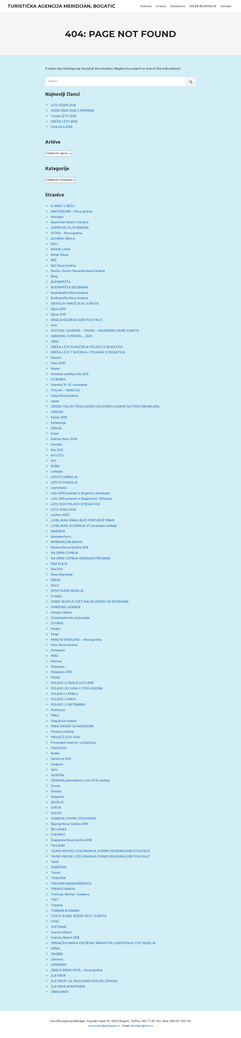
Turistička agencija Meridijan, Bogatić (61, 6)
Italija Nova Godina (64, 396)
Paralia (55, 629)
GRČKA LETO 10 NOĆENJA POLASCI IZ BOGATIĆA (87, 347)
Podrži (55, 677)
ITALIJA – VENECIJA (65, 390)
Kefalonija (58, 423)
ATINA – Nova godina (66, 233)
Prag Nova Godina (63, 721)
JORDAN (57, 412)
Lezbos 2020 (60, 515)
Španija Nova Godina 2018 (69, 824)
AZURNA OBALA (63, 238)
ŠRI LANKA (59, 829)
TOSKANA (58, 878)
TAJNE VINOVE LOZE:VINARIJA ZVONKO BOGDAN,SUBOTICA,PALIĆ (100, 856)
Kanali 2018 (59, 417)
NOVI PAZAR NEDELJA (67, 591)
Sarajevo (57, 764)
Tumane (57, 905)
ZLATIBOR (58, 976)
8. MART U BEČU (63, 206)
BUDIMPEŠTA (61, 282)
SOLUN (56, 813)
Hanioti (56, 358)
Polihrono (58, 710)
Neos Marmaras (62, 574)
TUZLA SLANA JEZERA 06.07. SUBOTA (79, 916)
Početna (146, 6)
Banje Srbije (59, 255)
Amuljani (57, 217)
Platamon (57, 667)
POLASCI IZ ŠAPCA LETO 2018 (72, 683)
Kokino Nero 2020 (64, 439)
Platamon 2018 (61, 672)
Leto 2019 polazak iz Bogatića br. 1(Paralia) (81, 499)
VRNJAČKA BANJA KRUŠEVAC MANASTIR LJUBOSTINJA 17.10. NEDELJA (103, 943)
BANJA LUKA (60, 249)
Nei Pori (57, 569)
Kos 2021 (57, 450)
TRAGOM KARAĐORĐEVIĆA (71, 883)
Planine (56, 661)
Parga (55, 634)
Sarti (54, 770)
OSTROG (57, 623)
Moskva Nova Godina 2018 (69, 547)
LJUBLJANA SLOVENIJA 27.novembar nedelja (84, 526)
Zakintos (57, 959)
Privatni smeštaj (62, 732)
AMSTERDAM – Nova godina (71, 211)
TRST (54, 900)
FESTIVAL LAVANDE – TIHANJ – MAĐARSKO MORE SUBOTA (95, 331)
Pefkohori (58, 650)
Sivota (55, 786)
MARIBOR (58, 531)
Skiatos (56, 791)
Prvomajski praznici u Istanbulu (73, 743)
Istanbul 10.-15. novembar (69, 385)
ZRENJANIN (59, 992)
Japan (55, 401)
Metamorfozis (61, 537)
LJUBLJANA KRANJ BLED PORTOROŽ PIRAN (82, 520)
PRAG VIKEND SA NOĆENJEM (72, 726)
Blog (54, 276)
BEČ (54, 260)
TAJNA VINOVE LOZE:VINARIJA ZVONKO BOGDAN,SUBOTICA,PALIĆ (100, 851)
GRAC (55, 341)
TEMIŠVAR (58, 867)
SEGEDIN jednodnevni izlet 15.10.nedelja (80, 780)
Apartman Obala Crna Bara (69, 222)
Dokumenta (177, 6)
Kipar (55, 433)
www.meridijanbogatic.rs (104, 1026)
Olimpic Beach (61, 612)
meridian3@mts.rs (141, 1026)
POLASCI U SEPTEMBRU (68, 704)
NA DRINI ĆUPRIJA (64, 553)
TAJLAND (58, 845)
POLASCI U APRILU (64, 694)
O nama (161, 6)
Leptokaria (58, 488)
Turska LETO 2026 (63, 116)
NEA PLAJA (59, 564)
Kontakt (226, 6)
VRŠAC (56, 948)
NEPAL (56, 580)
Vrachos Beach (61, 932)
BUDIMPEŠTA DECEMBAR (69, 287)
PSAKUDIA (59, 748)
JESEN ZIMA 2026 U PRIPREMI (72, 110)
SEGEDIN (57, 775)
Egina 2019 (58, 309)
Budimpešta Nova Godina (69, 293)
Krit (53, 461)
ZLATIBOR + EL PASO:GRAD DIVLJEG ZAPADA (84, 981)
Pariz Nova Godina (64, 645)
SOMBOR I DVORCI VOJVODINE (73, 818)
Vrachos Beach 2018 (65, 938)
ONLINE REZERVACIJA (202, 6)
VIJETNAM (58, 927)
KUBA (55, 466)
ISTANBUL (58, 379)
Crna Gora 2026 (61, 127)
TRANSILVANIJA (63, 889)
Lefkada (56, 471)
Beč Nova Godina (63, 266)
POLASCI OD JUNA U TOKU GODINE (77, 688)
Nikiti (55, 585)
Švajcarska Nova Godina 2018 (71, 840)
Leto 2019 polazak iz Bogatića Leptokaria (80, 493)
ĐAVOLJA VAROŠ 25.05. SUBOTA (75, 303)
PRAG (55, 715)
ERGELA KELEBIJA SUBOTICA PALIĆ (77, 320)
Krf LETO (57, 455)
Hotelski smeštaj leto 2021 (69, 374)
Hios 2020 (58, 363)
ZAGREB (57, 954)
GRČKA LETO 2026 (64, 121)
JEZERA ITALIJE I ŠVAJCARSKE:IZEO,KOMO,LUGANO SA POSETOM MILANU (105, 406)
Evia (54, 325)
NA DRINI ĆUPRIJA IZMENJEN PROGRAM (80, 558)
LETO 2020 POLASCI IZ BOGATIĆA (75, 504)
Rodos (55, 753)
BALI (54, 244)
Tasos (55, 862)
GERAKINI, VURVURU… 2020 (71, 336)
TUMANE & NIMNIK (65, 911)
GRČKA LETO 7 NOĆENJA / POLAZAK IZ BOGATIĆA (88, 352)
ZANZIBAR (58, 965)
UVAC (55, 921)
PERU (55, 656)
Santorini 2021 (61, 759)
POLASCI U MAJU (63, 699)
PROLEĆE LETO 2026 (65, 737)
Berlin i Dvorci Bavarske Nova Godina (78, 271)
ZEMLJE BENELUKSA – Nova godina (76, 970)
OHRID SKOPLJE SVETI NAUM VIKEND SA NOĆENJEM (89, 602)
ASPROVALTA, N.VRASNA (70, 228)
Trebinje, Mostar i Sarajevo (70, 894)
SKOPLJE (57, 802)
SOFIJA (56, 807)
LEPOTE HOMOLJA (64, 477)
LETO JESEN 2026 (63, 105)
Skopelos (57, 797)
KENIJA (56, 428)
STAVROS (58, 835)
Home (55, 369)
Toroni (55, 873)
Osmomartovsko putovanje (70, 618)
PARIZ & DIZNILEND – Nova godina (76, 640)
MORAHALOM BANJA (66, 542)
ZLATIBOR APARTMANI (68, 986)
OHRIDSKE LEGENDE (66, 607)
